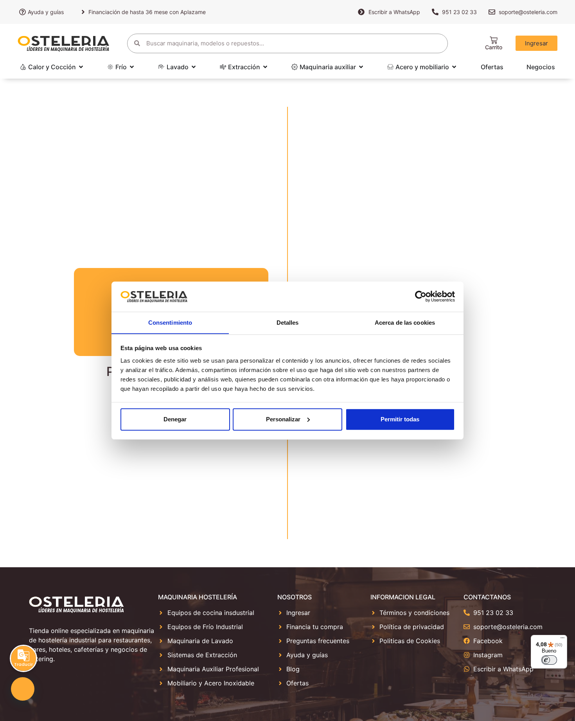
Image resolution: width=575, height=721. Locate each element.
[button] (22, 689)
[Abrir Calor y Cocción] (81, 67)
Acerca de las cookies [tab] (405, 322)
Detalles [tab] (288, 322)
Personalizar (283, 419)
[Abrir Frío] (132, 67)
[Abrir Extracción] (265, 67)
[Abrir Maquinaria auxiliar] (361, 67)
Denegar (175, 419)
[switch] (549, 660)
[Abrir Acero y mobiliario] (454, 67)
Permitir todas (400, 419)
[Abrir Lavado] (193, 67)
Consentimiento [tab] (170, 322)
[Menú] (562, 639)
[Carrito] (494, 40)
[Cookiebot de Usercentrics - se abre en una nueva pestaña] (420, 296)
